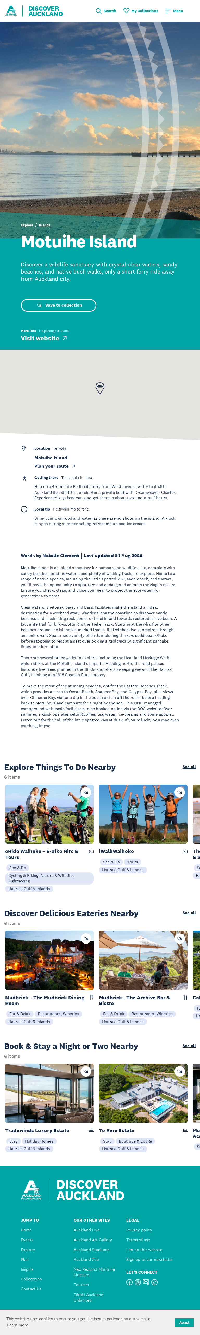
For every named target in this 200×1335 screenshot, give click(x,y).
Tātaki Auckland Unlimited (88, 1297)
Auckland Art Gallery (93, 1240)
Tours (132, 861)
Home (26, 1230)
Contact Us (31, 1289)
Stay (13, 1141)
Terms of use (138, 1240)
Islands (44, 225)
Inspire (27, 1269)
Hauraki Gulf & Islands (29, 888)
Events (27, 1240)
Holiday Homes (39, 1141)
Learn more (17, 1324)
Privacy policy (139, 1230)
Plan (25, 1259)
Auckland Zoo (86, 1259)
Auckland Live (87, 1230)
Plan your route (51, 466)
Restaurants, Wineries (58, 1013)
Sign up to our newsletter (149, 1259)
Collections (31, 1279)
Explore (27, 225)
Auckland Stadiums (91, 1250)
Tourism (81, 1284)
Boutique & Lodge (135, 1141)
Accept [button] (184, 1322)
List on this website (144, 1250)
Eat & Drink (19, 1013)
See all (189, 767)
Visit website (40, 338)
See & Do (17, 867)
